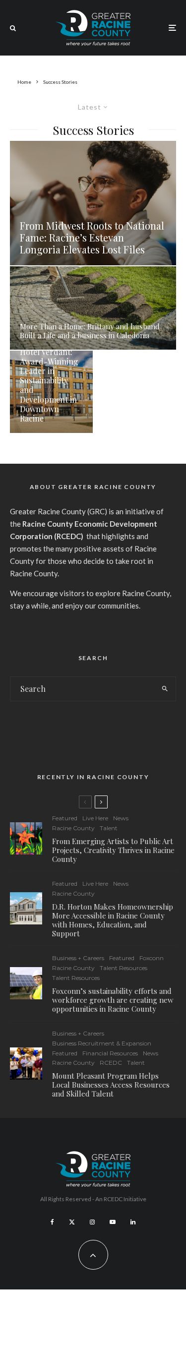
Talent (109, 828)
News (120, 818)
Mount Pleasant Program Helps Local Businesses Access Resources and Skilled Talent (111, 1084)
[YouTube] (112, 1222)
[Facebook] (52, 1222)
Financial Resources (110, 1053)
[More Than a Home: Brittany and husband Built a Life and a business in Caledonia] (93, 308)
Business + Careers (78, 958)
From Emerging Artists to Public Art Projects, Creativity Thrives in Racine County (113, 850)
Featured (64, 818)
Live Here (95, 818)
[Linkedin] (133, 1222)
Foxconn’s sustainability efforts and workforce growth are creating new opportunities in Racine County (113, 999)
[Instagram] (92, 1222)
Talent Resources (123, 968)
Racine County (73, 828)
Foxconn (151, 958)
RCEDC (111, 1062)
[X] (72, 1222)
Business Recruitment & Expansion (101, 1043)
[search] (165, 689)
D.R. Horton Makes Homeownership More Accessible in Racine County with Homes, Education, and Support (112, 920)
